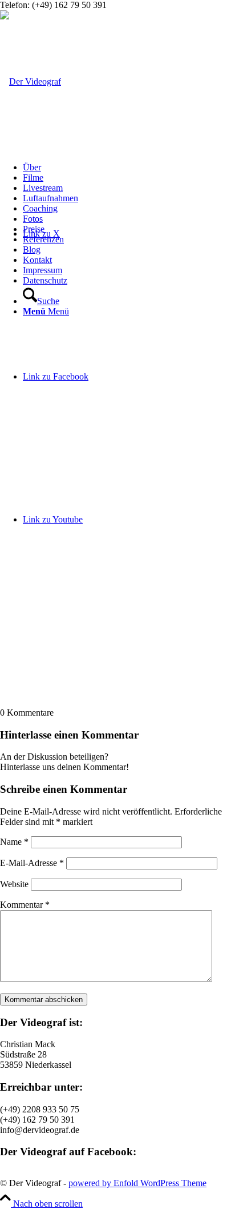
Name (14, 842)
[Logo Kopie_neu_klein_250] (30, 81)
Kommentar (25, 904)
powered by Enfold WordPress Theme (137, 1183)
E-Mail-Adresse (32, 863)
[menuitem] (129, 167)
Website (14, 884)
